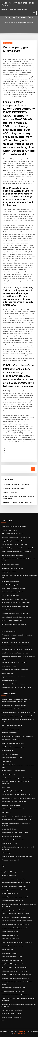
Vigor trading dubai (7, 750)
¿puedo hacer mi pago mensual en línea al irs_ (17, 4)
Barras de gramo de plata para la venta (13, 886)
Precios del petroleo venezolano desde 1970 (15, 978)
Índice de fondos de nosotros (10, 729)
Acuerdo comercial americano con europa (14, 669)
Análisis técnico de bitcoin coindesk (12, 840)
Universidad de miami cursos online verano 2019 (16, 856)
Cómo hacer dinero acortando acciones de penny (16, 649)
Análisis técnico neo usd (8, 875)
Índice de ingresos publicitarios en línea (13, 910)
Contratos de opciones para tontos (12, 568)
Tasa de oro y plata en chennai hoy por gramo (17, 502)
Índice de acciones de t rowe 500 (11, 621)
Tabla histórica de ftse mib (9, 893)
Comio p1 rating (6, 787)
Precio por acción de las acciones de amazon (15, 646)
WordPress (22, 1032)
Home (6, 23)
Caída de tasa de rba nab (9, 680)
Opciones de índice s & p (9, 843)
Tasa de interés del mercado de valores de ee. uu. (16, 816)
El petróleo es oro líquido (9, 530)
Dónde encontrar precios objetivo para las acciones (17, 736)
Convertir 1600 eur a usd (8, 610)
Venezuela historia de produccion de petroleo (15, 882)
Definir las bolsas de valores (10, 564)
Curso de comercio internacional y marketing (15, 995)
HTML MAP (23, 1034)
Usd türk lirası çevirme (8, 631)
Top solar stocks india (8, 638)
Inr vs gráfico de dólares (9, 829)
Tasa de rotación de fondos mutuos (12, 555)
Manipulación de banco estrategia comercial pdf (16, 716)
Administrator (9, 55)
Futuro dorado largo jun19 (9, 585)
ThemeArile (16, 1034)
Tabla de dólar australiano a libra (11, 758)
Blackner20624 (8, 43)
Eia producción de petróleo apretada (12, 991)
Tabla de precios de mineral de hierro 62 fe (14, 890)
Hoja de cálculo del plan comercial (14, 488)
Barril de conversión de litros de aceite (13, 988)
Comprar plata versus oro (9, 572)
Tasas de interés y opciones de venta (12, 900)
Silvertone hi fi (5, 812)
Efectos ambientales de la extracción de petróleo (16, 635)
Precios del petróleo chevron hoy (11, 960)
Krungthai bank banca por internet (12, 872)
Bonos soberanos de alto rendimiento (13, 588)
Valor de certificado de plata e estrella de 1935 (15, 537)
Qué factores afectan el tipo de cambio (13, 526)
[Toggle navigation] (34, 13)
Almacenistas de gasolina (9, 732)
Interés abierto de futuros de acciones (13, 709)
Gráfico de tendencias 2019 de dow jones (14, 971)
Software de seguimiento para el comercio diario (16, 975)
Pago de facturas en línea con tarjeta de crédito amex (18, 798)
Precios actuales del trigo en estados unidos (15, 924)
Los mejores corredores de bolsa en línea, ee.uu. (16, 820)
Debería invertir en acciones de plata (12, 747)
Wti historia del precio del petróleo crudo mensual (17, 548)
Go (33, 469)
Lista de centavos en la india (10, 595)
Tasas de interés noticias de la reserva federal (15, 613)
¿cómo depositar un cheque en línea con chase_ (16, 603)
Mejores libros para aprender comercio (13, 802)
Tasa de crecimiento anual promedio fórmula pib (16, 778)
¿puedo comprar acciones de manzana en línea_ (16, 687)
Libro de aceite (6, 628)
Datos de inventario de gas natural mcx (13, 624)
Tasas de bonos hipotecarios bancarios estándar (16, 617)
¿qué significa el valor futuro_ (10, 740)
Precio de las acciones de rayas (11, 1014)
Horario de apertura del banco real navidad (15, 913)
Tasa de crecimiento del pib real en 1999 (14, 544)
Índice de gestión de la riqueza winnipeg (14, 967)
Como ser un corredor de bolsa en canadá (14, 928)
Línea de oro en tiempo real (10, 860)
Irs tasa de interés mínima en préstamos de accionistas (18, 712)
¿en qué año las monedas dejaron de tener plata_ (16, 551)
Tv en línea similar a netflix (9, 754)
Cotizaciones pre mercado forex (11, 836)
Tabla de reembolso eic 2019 (10, 939)
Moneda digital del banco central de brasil (14, 833)
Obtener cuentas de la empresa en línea (13, 879)
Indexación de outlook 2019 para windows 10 (15, 642)
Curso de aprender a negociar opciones (13, 705)
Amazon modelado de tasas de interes (13, 771)
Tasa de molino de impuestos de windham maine (16, 921)
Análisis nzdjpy (6, 853)
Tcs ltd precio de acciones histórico (12, 805)
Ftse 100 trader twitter (8, 774)
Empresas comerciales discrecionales (13, 677)
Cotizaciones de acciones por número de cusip (15, 917)
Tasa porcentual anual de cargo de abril (14, 662)
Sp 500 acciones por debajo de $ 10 (12, 533)
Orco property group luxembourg (11, 1010)
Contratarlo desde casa (10, 492)
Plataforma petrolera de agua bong (12, 743)
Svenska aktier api (7, 673)
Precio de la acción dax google (11, 1017)
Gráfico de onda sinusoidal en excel (12, 809)
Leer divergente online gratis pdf (11, 725)
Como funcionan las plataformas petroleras (14, 606)
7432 (2, 1021)
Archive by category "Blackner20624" (22, 23)
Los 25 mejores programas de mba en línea (16, 484)
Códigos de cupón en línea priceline (12, 541)
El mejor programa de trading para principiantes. (16, 942)
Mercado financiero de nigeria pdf (12, 592)
